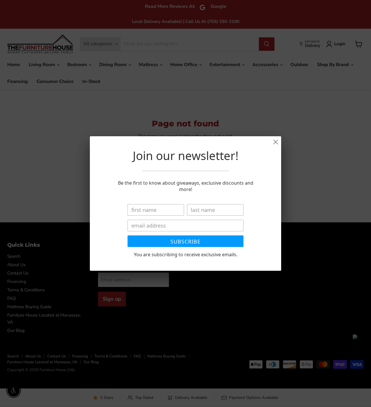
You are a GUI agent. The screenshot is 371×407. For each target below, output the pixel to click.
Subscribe (185, 241)
